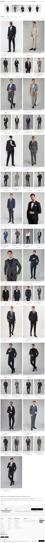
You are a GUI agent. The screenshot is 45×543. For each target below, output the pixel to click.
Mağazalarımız (2, 525)
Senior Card (2, 529)
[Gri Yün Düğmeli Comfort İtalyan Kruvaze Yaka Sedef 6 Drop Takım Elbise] (28, 179)
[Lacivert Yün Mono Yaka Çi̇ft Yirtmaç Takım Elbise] (17, 293)
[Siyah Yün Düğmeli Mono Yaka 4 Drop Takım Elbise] (28, 65)
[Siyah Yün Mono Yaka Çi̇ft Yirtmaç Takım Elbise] (6, 293)
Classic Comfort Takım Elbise (15, 12)
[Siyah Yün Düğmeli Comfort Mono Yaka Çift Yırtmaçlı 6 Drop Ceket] (11, 472)
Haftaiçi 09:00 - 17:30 (3, 535)
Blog (1, 520)
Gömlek (9, 521)
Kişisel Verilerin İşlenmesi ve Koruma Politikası (29, 521)
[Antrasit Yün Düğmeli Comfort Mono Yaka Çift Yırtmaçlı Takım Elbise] (11, 322)
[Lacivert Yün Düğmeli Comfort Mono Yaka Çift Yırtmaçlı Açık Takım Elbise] (6, 236)
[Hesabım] (38, 1)
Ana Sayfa (2, 3)
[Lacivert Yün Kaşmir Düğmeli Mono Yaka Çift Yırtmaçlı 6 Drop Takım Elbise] (33, 265)
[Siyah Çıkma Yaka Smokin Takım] (33, 208)
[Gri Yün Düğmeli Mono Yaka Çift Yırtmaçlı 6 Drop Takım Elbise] (17, 236)
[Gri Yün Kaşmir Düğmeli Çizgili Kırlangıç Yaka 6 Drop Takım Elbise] (39, 293)
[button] (37, 1)
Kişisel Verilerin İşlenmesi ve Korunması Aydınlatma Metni (30, 520)
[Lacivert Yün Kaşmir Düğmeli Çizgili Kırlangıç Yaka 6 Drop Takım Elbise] (28, 293)
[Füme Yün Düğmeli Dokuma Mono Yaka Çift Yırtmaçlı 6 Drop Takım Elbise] (28, 444)
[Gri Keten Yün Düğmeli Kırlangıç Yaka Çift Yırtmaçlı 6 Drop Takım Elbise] (17, 387)
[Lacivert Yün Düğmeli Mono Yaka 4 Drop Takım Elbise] (39, 179)
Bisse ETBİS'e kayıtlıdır (3, 530)
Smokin (9, 525)
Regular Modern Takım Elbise (22, 12)
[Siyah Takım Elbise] (7, 8)
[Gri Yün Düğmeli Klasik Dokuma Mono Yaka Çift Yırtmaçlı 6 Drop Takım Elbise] (11, 94)
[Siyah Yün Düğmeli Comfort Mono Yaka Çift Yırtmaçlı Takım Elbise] (33, 322)
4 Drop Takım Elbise (30, 12)
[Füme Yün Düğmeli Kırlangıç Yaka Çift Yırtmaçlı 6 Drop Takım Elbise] (6, 387)
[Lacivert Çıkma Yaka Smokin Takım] (17, 65)
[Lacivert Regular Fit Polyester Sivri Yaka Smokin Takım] (11, 151)
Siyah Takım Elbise (8, 12)
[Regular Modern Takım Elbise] (22, 8)
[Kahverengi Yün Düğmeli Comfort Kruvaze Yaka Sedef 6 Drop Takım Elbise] (6, 179)
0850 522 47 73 (4, 534)
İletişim (1, 521)
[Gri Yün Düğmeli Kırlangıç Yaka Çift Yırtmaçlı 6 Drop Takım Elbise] (39, 387)
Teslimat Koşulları (16, 521)
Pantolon (9, 520)
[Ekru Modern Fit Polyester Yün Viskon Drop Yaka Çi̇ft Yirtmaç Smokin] (28, 236)
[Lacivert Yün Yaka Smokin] (28, 122)
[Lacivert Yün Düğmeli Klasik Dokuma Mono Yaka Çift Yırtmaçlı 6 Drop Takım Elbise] (39, 122)
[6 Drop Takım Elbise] (37, 8)
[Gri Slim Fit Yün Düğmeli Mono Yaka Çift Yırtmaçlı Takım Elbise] (33, 415)
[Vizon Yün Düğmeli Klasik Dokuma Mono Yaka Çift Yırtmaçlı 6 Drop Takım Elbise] (33, 94)
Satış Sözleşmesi (16, 520)
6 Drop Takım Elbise (37, 12)
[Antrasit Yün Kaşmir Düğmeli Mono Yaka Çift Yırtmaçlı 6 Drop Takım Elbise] (11, 265)
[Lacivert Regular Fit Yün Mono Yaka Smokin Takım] (11, 37)
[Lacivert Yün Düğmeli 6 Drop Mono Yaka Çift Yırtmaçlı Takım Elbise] (11, 208)
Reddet (18, 541)
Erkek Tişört (9, 529)
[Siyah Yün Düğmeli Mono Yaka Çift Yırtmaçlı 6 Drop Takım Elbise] (28, 387)
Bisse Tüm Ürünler (6, 3)
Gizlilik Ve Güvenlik (16, 525)
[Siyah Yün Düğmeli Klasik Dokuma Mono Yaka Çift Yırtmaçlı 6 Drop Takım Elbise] (6, 65)
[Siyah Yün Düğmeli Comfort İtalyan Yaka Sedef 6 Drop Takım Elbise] (17, 122)
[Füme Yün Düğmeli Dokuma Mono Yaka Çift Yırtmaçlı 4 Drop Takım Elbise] (6, 444)
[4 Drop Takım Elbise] (29, 8)
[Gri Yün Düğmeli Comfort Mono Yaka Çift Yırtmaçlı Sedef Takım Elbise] (33, 151)
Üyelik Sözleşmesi (16, 526)
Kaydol (37, 509)
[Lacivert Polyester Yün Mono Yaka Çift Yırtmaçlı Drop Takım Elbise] (11, 415)
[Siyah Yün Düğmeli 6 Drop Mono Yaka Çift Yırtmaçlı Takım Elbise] (6, 122)
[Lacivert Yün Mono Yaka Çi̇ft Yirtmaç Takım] (39, 236)
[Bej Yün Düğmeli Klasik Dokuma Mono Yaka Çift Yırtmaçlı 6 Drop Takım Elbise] (33, 37)
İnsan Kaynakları (2, 526)
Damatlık (9, 526)
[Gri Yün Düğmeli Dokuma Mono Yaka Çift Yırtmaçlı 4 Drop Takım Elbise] (17, 444)
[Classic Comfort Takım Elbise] (15, 8)
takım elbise (16, 498)
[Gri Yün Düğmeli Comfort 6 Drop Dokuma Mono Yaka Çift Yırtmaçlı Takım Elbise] (39, 444)
